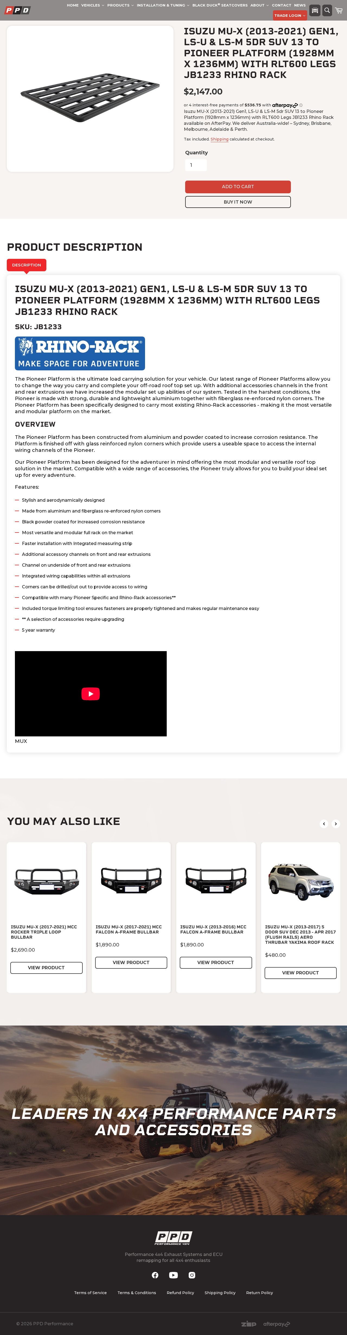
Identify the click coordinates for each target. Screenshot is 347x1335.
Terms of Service (90, 1292)
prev (324, 824)
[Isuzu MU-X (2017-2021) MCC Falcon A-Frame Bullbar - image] (131, 882)
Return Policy (259, 1292)
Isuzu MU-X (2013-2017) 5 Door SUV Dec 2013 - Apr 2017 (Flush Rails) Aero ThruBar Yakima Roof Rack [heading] (300, 934)
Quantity (196, 153)
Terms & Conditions (136, 1292)
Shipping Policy (220, 1292)
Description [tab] (26, 264)
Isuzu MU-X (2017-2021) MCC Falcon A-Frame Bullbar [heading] (129, 929)
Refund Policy (180, 1292)
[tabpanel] (173, 514)
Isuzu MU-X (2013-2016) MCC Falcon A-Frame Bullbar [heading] (213, 929)
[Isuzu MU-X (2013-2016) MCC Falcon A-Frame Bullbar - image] (216, 882)
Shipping (220, 139)
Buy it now (238, 202)
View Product (46, 967)
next (336, 824)
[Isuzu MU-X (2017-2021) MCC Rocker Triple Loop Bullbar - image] (46, 882)
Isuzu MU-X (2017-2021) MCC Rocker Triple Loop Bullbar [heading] (44, 932)
